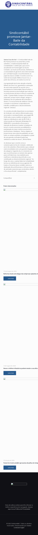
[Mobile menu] (35, 4)
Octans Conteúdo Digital (22, 527)
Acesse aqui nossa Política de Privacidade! (20, 508)
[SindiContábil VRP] (19, 4)
